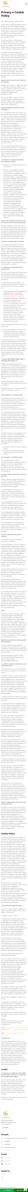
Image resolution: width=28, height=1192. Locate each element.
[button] (26, 3)
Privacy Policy (7, 1161)
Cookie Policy (7, 1164)
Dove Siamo (7, 1158)
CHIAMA (8, 1190)
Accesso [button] (6, 1127)
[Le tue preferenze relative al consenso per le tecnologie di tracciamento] (25, 1189)
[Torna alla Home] (5, 3)
